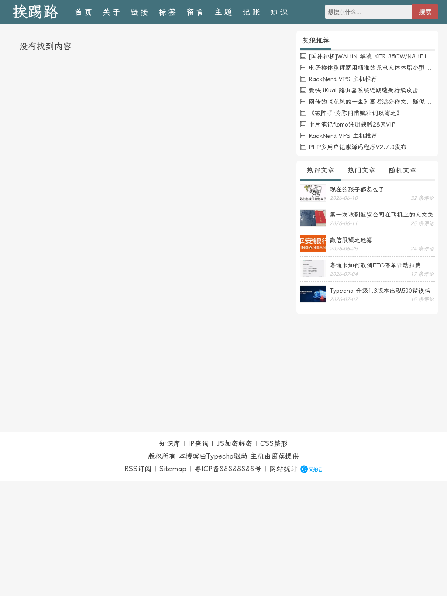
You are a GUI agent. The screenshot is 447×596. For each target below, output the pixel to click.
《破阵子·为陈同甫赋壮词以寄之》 (355, 113)
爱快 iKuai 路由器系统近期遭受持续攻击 (363, 90)
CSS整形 (274, 443)
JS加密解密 (234, 443)
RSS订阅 (137, 469)
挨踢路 (35, 12)
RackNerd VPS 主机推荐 (343, 78)
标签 (168, 12)
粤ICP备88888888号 (227, 469)
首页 (84, 12)
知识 (279, 12)
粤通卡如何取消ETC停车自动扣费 (375, 265)
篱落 (278, 456)
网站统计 (283, 469)
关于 (112, 12)
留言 (196, 12)
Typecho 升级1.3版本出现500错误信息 (380, 290)
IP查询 (198, 443)
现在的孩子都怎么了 (357, 189)
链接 (140, 12)
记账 (251, 12)
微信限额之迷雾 (351, 239)
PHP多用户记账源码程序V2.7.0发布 (358, 147)
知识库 (169, 443)
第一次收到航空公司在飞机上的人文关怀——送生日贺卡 (381, 214)
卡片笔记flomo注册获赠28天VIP (352, 124)
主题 (224, 12)
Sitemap (172, 469)
